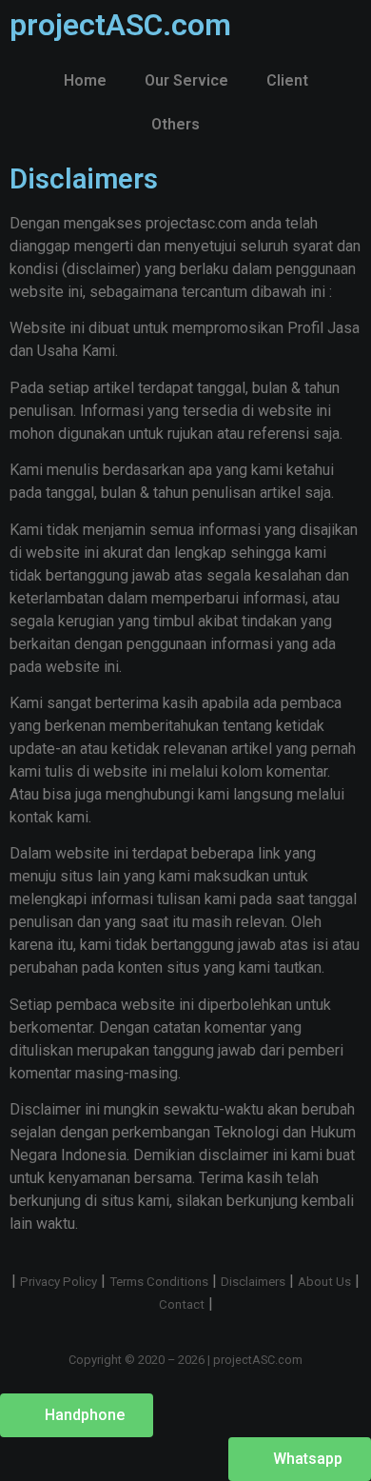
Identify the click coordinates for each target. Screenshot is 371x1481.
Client (287, 80)
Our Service (186, 80)
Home (85, 80)
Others (175, 124)
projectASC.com (120, 25)
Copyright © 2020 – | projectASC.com (185, 1360)
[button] (76, 1415)
